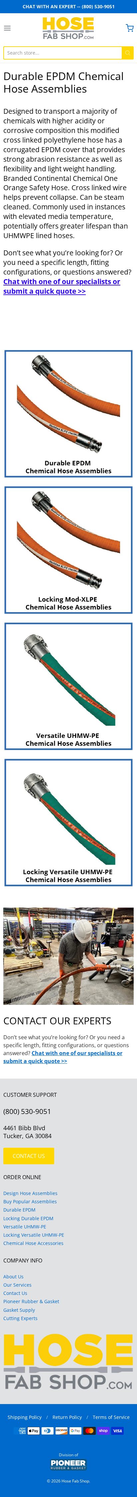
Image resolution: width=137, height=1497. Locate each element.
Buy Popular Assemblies (30, 1201)
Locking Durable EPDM (28, 1218)
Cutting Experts (20, 1318)
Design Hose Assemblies (30, 1193)
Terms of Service (111, 1417)
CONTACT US (29, 1156)
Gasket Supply (19, 1310)
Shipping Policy (25, 1417)
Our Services (17, 1285)
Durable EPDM (19, 1210)
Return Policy (67, 1417)
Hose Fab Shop (75, 1481)
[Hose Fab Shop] (68, 28)
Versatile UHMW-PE (24, 1226)
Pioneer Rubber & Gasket (31, 1301)
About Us (13, 1276)
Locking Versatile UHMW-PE (33, 1235)
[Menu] (16, 28)
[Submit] (128, 53)
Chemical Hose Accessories (33, 1243)
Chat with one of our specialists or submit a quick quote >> (61, 286)
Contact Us (15, 1293)
